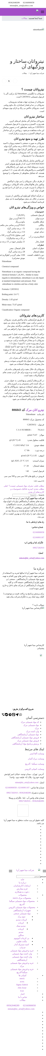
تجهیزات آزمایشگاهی (22, 910)
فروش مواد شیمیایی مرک (28, 741)
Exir (22, 991)
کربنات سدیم (21, 920)
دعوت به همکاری (22, 892)
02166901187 (38, 537)
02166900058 (28, 2)
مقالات (24, 73)
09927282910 (38, 548)
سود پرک (21, 917)
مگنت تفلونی (21, 941)
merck (22, 978)
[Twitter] (9, 81)
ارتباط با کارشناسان (22, 886)
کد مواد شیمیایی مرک (30, 722)
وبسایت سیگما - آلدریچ (34, 764)
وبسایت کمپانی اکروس (34, 769)
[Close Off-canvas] (10, 871)
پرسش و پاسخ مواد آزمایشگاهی (25, 744)
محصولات (22, 895)
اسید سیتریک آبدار (21, 944)
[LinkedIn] (4, 81)
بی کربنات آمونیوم (21, 938)
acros (22, 981)
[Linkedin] (38, 839)
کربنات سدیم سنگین (21, 932)
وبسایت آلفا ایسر (37, 753)
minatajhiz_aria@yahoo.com (21, 5)
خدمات (23, 947)
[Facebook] (15, 81)
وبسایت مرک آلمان (36, 759)
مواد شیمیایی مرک (31, 725)
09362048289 (14, 2)
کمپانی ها (22, 975)
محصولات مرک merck (22, 898)
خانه (22, 879)
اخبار (22, 994)
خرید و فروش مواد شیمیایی (22, 951)
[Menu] (42, 12)
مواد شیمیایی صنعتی (22, 913)
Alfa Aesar (22, 988)
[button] (23, 603)
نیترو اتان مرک (35, 410)
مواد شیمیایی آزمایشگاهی (28, 734)
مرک (37, 728)
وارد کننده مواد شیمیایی (22, 954)
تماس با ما (22, 997)
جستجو (43, 876)
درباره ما (22, 882)
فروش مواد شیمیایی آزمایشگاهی (25, 737)
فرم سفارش (22, 889)
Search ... (40, 495)
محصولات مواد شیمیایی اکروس (22, 907)
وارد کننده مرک (32, 731)
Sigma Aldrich (22, 985)
